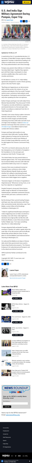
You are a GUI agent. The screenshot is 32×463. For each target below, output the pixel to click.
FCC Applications (7, 447)
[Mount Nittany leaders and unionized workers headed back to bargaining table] (6, 292)
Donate (27, 2)
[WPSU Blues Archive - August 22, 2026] (6, 306)
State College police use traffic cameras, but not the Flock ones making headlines (20, 352)
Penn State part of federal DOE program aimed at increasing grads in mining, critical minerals (21, 372)
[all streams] (30, 461)
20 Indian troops (6, 127)
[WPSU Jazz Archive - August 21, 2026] (6, 330)
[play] (2, 461)
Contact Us (5, 434)
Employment (6, 430)
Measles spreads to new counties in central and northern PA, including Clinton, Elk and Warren (21, 362)
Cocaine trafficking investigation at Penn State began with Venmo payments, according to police (21, 342)
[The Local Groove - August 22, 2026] (6, 319)
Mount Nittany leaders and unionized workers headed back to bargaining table (21, 291)
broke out (25, 122)
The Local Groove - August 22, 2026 (21, 317)
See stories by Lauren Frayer (18, 278)
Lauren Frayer (9, 20)
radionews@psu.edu (13, 415)
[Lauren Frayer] (4, 272)
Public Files (5, 443)
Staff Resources (7, 437)
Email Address (7, 401)
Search (4, 440)
